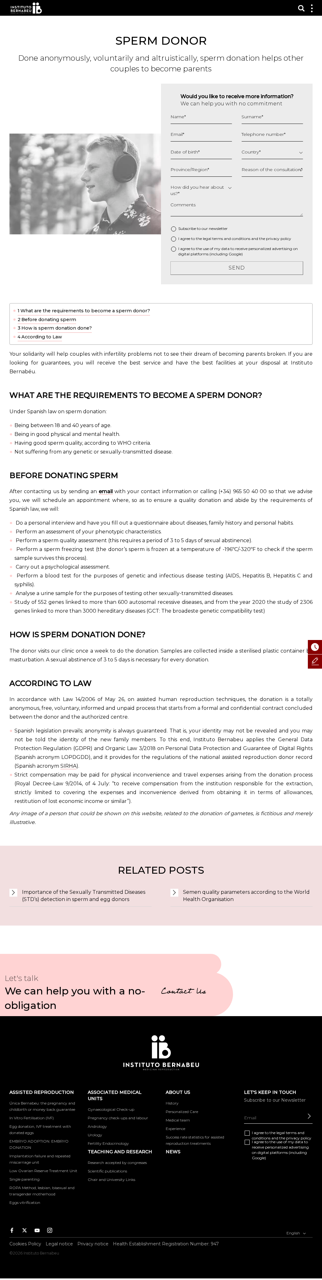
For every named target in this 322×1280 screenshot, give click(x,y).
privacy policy (278, 238)
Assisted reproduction (41, 1092)
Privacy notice (92, 1244)
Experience (175, 1128)
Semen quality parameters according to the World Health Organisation (246, 895)
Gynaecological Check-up (111, 1109)
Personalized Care (182, 1111)
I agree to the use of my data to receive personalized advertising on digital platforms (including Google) (238, 251)
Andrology (97, 1126)
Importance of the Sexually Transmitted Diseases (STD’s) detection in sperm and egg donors (83, 895)
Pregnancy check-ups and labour (118, 1118)
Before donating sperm (48, 319)
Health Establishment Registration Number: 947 (166, 1244)
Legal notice (59, 1244)
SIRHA (68, 766)
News (173, 1152)
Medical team (178, 1120)
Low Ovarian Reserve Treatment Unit (43, 1170)
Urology (95, 1135)
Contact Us (183, 992)
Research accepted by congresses (117, 1162)
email (106, 491)
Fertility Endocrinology (108, 1143)
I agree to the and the (234, 238)
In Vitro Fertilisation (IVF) (31, 1118)
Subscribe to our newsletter (203, 228)
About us (178, 1092)
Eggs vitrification (24, 1202)
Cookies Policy (25, 1244)
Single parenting (24, 1179)
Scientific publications (107, 1171)
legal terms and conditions (226, 238)
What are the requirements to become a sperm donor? (85, 311)
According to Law (41, 337)
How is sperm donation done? (56, 328)
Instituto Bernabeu (26, 8)
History (172, 1103)
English (293, 1233)
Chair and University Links (111, 1179)
